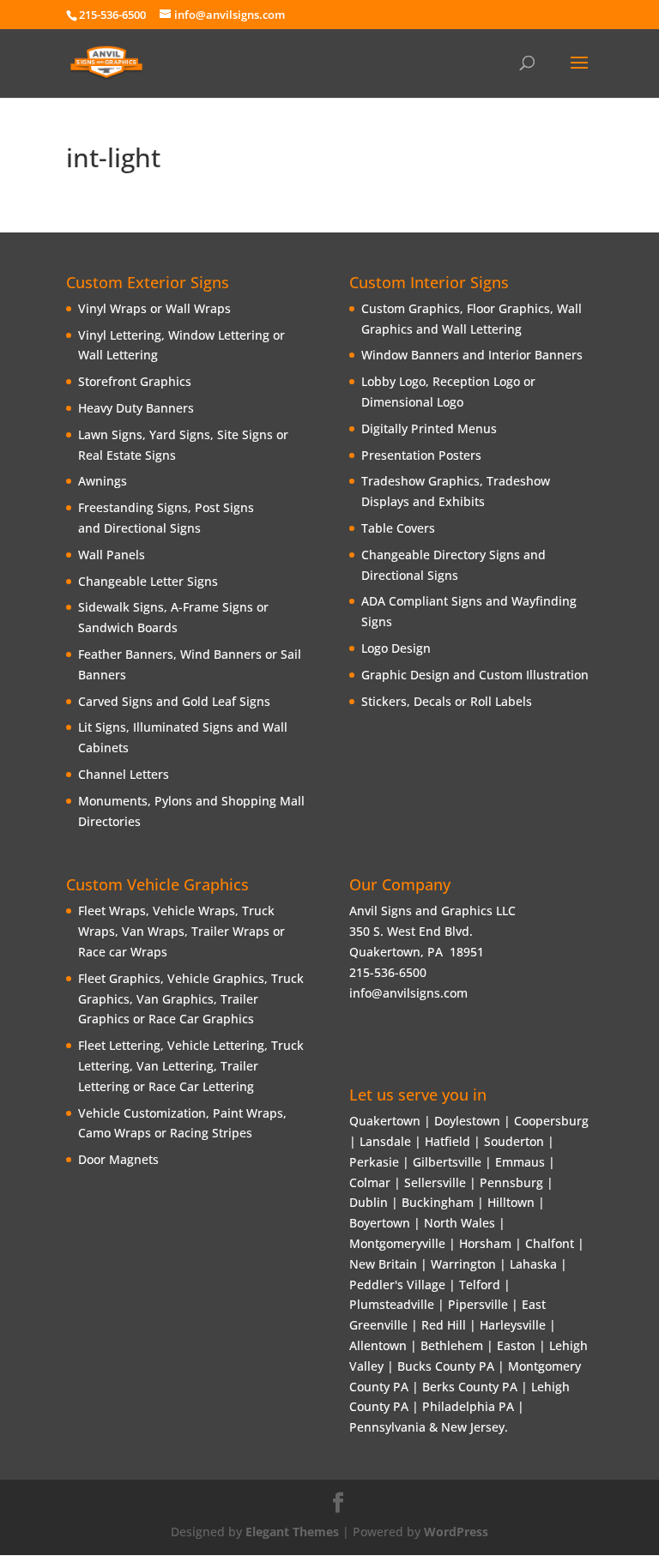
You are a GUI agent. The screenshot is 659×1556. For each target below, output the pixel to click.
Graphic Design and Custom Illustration (475, 674)
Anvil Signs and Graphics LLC (432, 910)
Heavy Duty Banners (136, 408)
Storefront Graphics (134, 381)
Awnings (102, 481)
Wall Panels (111, 554)
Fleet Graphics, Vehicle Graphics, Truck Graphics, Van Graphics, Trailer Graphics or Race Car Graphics (191, 999)
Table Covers (398, 528)
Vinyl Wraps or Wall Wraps (154, 308)
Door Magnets (118, 1159)
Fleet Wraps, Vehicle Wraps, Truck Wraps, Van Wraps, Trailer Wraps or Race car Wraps (181, 931)
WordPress (456, 1531)
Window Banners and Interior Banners (472, 355)
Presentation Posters (421, 455)
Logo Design (396, 648)
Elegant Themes (292, 1531)
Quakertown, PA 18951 (416, 952)
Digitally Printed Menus (429, 428)
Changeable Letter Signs (148, 581)
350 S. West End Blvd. (411, 931)
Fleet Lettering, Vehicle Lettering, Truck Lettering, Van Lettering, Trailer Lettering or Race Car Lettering (191, 1066)
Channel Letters (123, 774)
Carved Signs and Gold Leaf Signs (174, 701)
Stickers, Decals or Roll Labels (446, 701)
